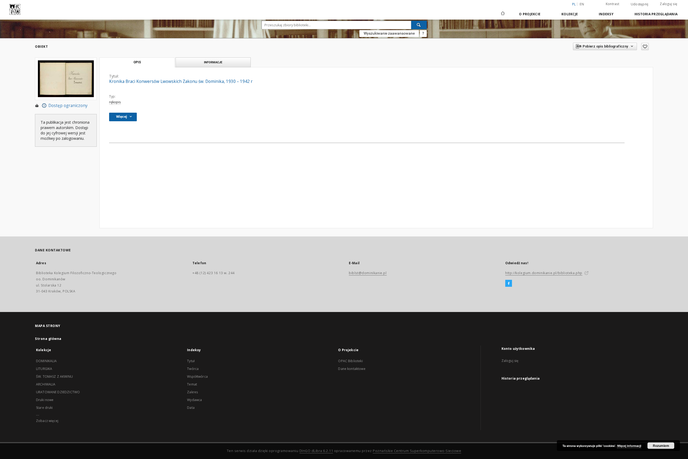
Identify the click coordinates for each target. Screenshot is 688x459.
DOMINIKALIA (46, 361)
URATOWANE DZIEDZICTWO (58, 392)
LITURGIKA (44, 368)
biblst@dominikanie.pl (368, 273)
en (582, 4)
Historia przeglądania (656, 14)
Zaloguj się (668, 4)
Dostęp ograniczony (68, 105)
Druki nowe (45, 400)
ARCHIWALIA (46, 384)
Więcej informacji (629, 446)
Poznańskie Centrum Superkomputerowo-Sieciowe (417, 451)
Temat (192, 384)
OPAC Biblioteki (350, 361)
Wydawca (194, 400)
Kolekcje (569, 14)
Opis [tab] (137, 62)
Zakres (192, 392)
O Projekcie (529, 14)
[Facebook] (508, 283)
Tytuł (191, 361)
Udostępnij (639, 4)
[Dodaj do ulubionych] (645, 46)
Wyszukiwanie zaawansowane (389, 33)
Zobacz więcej (47, 420)
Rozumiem (661, 445)
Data (191, 407)
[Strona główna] (502, 14)
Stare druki (44, 407)
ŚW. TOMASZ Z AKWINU (54, 376)
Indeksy (606, 14)
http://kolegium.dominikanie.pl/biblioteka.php (543, 273)
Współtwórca (197, 376)
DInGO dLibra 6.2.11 (316, 451)
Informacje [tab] (213, 62)
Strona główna (48, 338)
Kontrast (612, 4)
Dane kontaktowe (351, 368)
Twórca (193, 368)
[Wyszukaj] (419, 25)
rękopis (115, 102)
